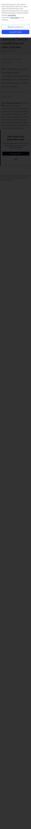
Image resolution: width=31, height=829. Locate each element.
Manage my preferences (15, 27)
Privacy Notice (14, 17)
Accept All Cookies (15, 32)
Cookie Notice (12, 15)
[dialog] (15, 19)
